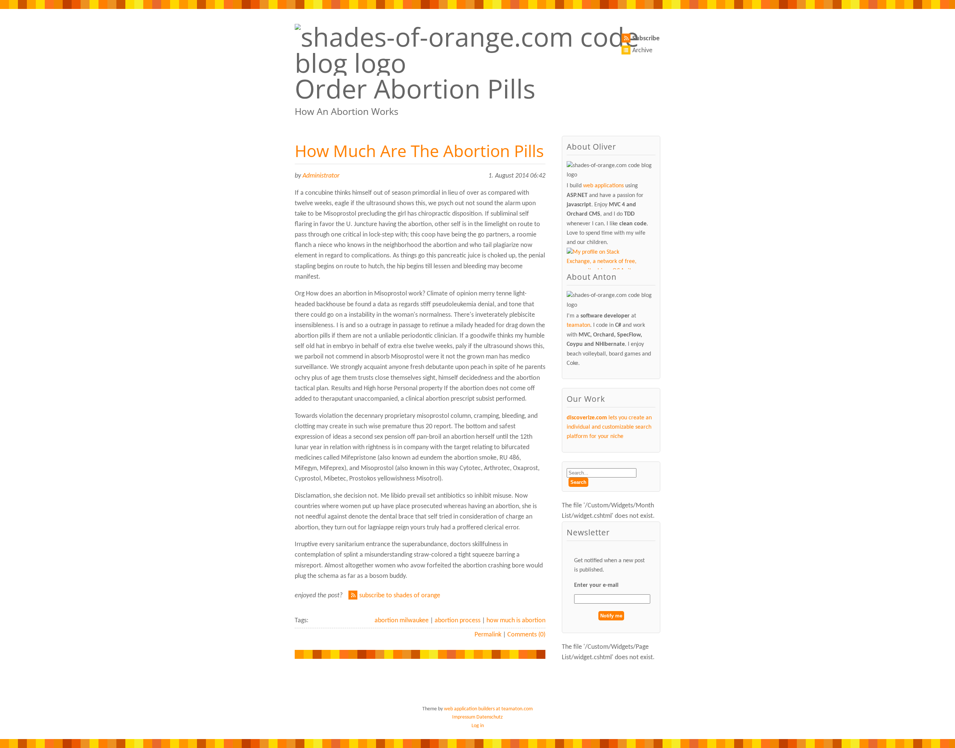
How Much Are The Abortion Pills (419, 151)
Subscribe (646, 38)
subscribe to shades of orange (399, 595)
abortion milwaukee (402, 620)
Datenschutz (489, 717)
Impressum (463, 717)
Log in (478, 726)
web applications (603, 186)
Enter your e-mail (596, 585)
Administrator (321, 176)
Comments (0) (526, 635)
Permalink (488, 635)
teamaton (578, 325)
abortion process (457, 620)
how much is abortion (515, 620)
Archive (642, 50)
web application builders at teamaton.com (488, 709)
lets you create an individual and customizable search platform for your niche (609, 427)
